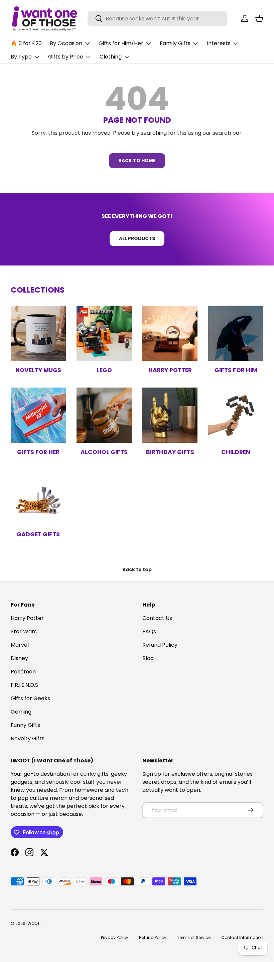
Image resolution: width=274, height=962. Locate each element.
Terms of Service (194, 937)
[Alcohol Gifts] (104, 415)
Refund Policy (159, 645)
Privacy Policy (114, 937)
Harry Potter (170, 370)
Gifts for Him (236, 370)
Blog (148, 658)
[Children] (235, 415)
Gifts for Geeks (30, 698)
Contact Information (242, 937)
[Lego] (104, 333)
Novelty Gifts (27, 738)
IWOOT (33, 923)
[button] (259, 18)
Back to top (137, 569)
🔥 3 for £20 (26, 43)
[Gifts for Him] (235, 333)
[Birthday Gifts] (169, 415)
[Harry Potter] (169, 333)
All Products (137, 238)
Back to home (137, 160)
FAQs (149, 631)
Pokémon (23, 671)
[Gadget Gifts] (38, 497)
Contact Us (157, 618)
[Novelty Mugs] (38, 333)
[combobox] (158, 18)
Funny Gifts (25, 725)
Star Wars (24, 631)
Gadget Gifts (38, 534)
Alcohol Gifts (104, 452)
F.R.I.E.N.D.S (24, 685)
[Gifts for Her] (38, 415)
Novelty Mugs (38, 370)
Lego (104, 370)
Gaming (21, 712)
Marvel (20, 645)
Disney (19, 658)
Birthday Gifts (170, 452)
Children (235, 452)
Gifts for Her (38, 452)
